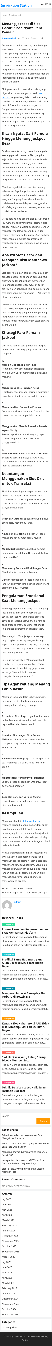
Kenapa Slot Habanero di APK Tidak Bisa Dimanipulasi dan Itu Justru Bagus (25, 1027)
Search (5, 1115)
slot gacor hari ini (31, 821)
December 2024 (10, 1298)
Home (4, 15)
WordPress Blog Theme (36, 1336)
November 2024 (10, 1304)
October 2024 (9, 1309)
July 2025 (6, 1262)
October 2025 (9, 1246)
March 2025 (8, 1283)
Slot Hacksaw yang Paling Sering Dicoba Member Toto (24, 1058)
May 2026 (7, 1209)
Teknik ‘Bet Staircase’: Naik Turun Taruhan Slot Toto (24, 1089)
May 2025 (7, 1272)
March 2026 (8, 1220)
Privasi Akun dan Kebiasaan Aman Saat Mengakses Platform (25, 930)
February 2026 (9, 1225)
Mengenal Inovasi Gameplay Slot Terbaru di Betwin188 (24, 994)
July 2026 (6, 1199)
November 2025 (10, 1241)
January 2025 (8, 1293)
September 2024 (10, 1314)
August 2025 (8, 1256)
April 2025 (7, 1277)
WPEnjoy (26, 1340)
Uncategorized (15, 15)
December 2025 (10, 1235)
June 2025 (7, 1267)
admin (17, 901)
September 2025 (10, 1251)
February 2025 (9, 1288)
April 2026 (7, 1214)
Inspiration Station (16, 5)
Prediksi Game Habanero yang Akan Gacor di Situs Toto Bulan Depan (22, 963)
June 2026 (7, 1204)
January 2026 (8, 1230)
